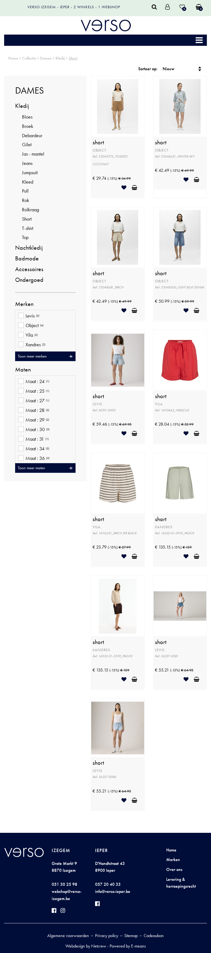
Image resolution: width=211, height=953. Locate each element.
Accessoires (29, 269)
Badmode (27, 258)
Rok (25, 200)
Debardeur (32, 135)
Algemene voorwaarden (68, 935)
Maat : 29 (37, 420)
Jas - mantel (33, 154)
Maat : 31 (37, 439)
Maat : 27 (37, 401)
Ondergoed (29, 280)
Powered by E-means (128, 946)
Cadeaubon (154, 935)
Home (13, 58)
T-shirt (27, 228)
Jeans (27, 163)
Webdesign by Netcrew (85, 946)
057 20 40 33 (108, 884)
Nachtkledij (29, 248)
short (98, 142)
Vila (32, 335)
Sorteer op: (147, 69)
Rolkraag (30, 209)
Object (34, 325)
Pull (25, 191)
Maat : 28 (37, 410)
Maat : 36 (37, 458)
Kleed (27, 182)
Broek (27, 126)
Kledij (60, 58)
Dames (45, 58)
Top (25, 237)
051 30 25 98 (64, 884)
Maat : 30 (37, 429)
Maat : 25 (37, 391)
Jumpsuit (30, 172)
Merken (173, 859)
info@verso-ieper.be (112, 891)
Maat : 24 (37, 381)
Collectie (29, 58)
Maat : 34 (37, 449)
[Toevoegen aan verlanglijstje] (126, 187)
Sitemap (131, 935)
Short (73, 58)
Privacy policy (106, 935)
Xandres (35, 345)
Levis (32, 316)
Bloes (27, 117)
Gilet (27, 144)
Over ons (174, 869)
